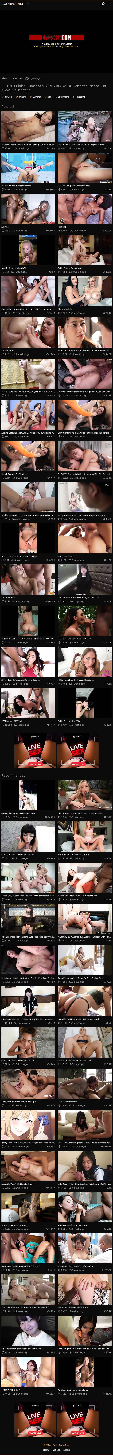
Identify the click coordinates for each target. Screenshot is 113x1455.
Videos (56, 1450)
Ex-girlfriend (63, 97)
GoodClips (15, 4)
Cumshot (37, 97)
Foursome (80, 97)
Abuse (66, 1450)
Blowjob (8, 97)
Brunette (22, 97)
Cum (49, 97)
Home (46, 1450)
